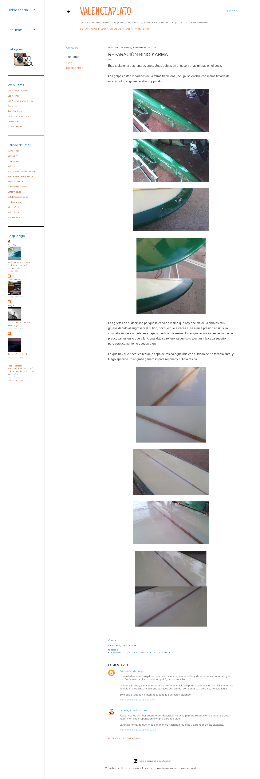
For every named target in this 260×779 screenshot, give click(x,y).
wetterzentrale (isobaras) (21, 171)
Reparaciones (121, 29)
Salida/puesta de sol (18, 196)
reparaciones (74, 68)
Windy (11, 166)
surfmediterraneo (17, 186)
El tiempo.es (14, 191)
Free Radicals (15, 365)
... (8, 337)
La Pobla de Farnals (18, 116)
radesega (125, 710)
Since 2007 (99, 29)
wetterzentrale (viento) (20, 176)
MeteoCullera (15, 207)
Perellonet (13, 121)
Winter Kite (14, 217)
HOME (84, 29)
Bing (69, 63)
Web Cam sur (15, 126)
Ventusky (13, 155)
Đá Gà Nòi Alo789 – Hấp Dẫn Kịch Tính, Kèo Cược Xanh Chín (21, 371)
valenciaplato (105, 12)
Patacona (13, 106)
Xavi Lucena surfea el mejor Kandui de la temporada (19, 265)
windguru (13, 160)
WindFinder (14, 150)
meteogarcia (15, 202)
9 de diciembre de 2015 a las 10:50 (138, 699)
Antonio (124, 671)
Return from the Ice (18, 354)
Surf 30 (12, 245)
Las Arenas (13, 95)
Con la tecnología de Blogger (155, 760)
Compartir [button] (73, 47)
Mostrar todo (16, 379)
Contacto (142, 29)
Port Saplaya (15, 111)
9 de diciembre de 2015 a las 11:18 (138, 729)
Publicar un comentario (124, 738)
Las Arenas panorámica (20, 100)
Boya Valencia (15, 181)
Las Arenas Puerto (18, 90)
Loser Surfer (14, 279)
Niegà (11, 305)
